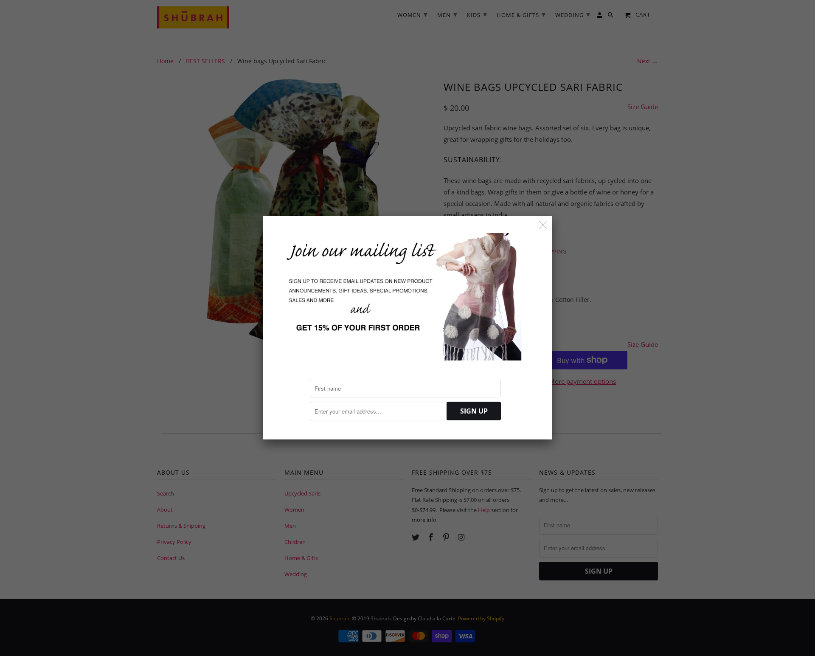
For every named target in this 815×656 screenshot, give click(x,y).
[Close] (543, 224)
